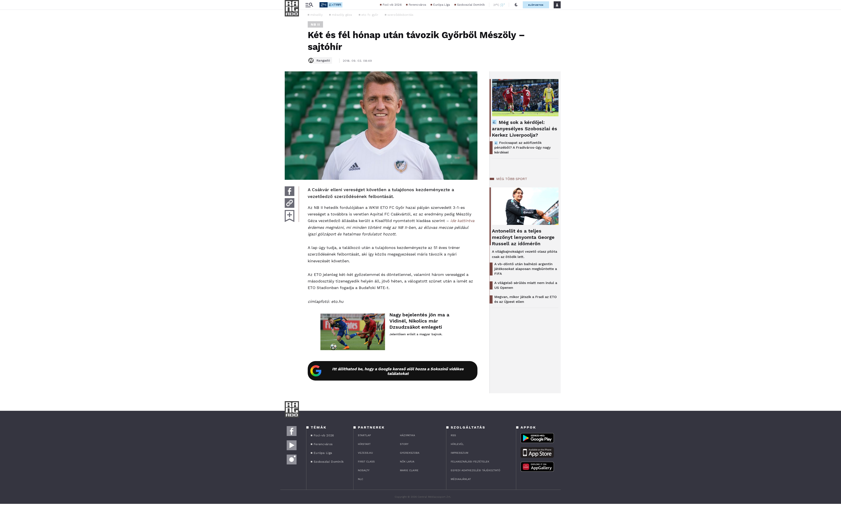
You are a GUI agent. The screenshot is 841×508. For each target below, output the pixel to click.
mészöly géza (342, 14)
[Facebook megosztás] (289, 191)
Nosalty (363, 470)
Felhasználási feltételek (470, 461)
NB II (315, 24)
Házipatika (407, 435)
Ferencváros (417, 4)
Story (404, 444)
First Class (366, 461)
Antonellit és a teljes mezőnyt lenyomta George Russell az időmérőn (523, 237)
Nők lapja (407, 461)
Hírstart (364, 444)
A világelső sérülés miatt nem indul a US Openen (525, 285)
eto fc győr (369, 14)
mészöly (316, 14)
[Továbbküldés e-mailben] (289, 203)
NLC (360, 479)
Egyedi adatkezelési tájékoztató (475, 470)
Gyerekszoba (409, 452)
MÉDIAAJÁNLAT (461, 479)
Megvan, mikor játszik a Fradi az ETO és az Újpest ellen (525, 299)
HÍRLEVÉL (457, 444)
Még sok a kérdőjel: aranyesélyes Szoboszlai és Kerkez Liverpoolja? (524, 129)
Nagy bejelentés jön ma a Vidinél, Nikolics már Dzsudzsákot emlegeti (419, 321)
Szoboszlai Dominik (471, 4)
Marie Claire (409, 470)
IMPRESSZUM (459, 452)
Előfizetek (536, 5)
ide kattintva (462, 220)
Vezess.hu (365, 452)
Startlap (364, 435)
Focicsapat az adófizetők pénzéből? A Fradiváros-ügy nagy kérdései (522, 147)
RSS (453, 435)
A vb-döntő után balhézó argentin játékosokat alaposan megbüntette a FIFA (525, 269)
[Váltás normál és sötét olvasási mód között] (516, 4)
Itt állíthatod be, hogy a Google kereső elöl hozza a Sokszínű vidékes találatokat (398, 371)
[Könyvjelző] (289, 216)
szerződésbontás (400, 14)
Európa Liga (441, 4)
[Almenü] (309, 5)
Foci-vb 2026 (392, 4)
